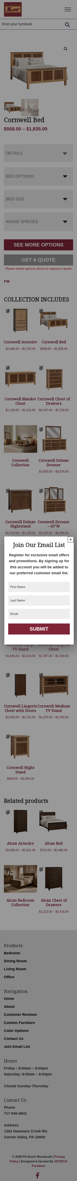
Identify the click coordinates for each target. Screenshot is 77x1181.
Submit (39, 629)
